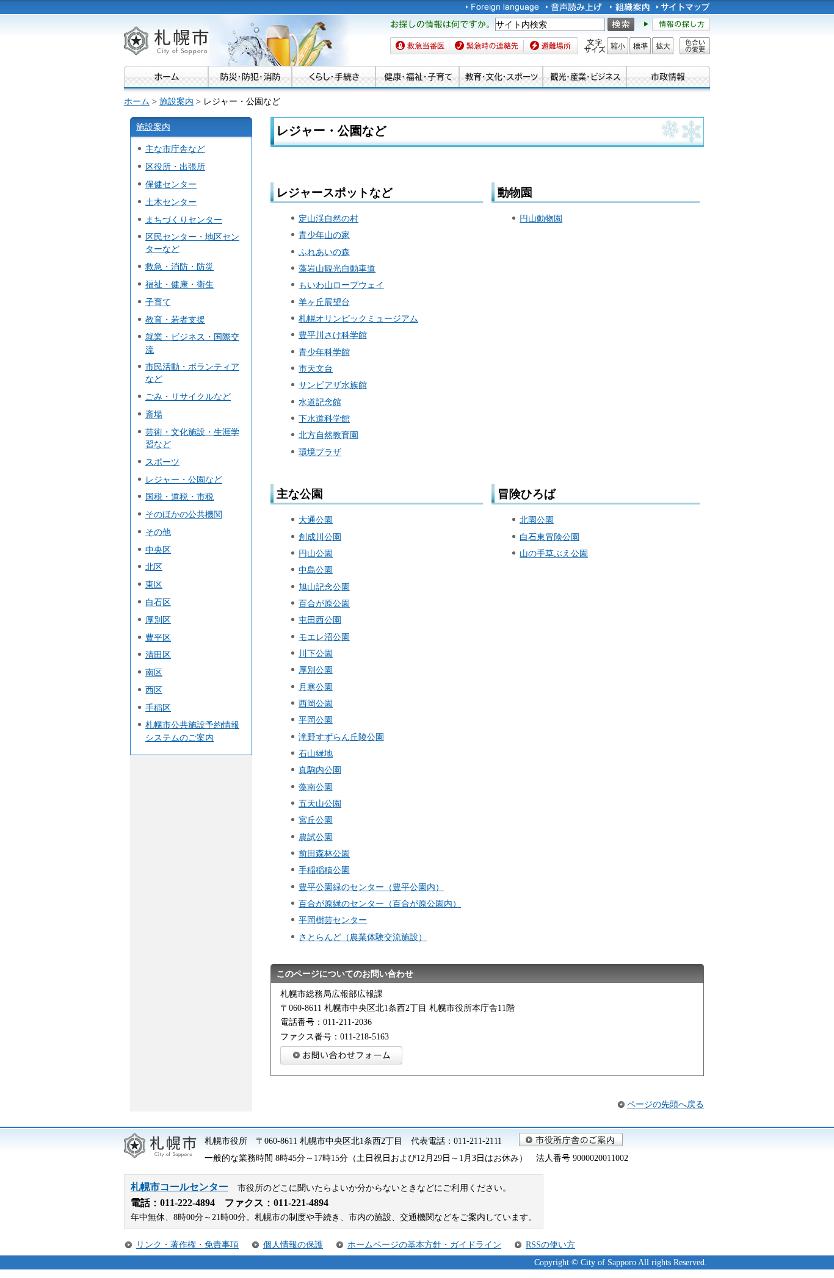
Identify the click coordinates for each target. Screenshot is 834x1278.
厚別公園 (316, 670)
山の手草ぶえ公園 (554, 553)
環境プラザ (320, 452)
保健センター (171, 184)
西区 (153, 690)
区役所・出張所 (175, 166)
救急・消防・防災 (179, 266)
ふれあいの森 (324, 252)
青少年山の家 (324, 235)
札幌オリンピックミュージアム (358, 318)
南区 (153, 672)
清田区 (158, 654)
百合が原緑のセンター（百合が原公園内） (380, 903)
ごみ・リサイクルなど (188, 396)
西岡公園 (316, 703)
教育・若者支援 (175, 320)
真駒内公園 (320, 770)
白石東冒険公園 (549, 537)
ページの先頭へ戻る (665, 1104)
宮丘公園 (316, 820)
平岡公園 (316, 720)
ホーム (137, 101)
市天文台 (316, 368)
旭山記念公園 (324, 587)
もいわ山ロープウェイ (341, 285)
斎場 (153, 414)
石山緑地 (316, 753)
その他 (158, 532)
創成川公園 (320, 537)
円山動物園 (541, 218)
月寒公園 (316, 687)
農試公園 (316, 837)
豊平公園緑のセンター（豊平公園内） (371, 887)
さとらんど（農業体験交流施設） (363, 937)
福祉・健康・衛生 (179, 284)
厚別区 (158, 620)
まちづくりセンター (183, 219)
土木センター (171, 202)
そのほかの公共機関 (183, 514)
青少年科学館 (324, 352)
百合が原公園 (324, 603)
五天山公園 (320, 803)
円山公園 (316, 553)
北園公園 (537, 520)
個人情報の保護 (293, 1244)
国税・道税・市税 (179, 496)
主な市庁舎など (175, 149)
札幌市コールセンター (179, 1187)
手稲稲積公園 (324, 870)
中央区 (158, 550)
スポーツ (162, 462)
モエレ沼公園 (324, 637)
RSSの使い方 (550, 1244)
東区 (153, 584)
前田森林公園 (324, 853)
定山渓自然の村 (328, 218)
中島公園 (316, 570)
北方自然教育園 (328, 435)
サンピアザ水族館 (333, 385)
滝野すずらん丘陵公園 (341, 737)
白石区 (158, 602)
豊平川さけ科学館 (333, 335)
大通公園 (316, 520)
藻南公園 (316, 787)
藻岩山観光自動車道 (337, 268)
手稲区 (158, 708)
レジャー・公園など (183, 479)
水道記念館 (320, 402)
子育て (158, 302)
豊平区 (158, 637)
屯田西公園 (320, 620)
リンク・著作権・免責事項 (187, 1244)
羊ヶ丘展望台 (324, 302)
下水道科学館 (324, 418)
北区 (153, 567)
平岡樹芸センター (333, 920)
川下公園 (316, 653)
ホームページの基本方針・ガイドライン (424, 1244)
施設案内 (176, 101)
